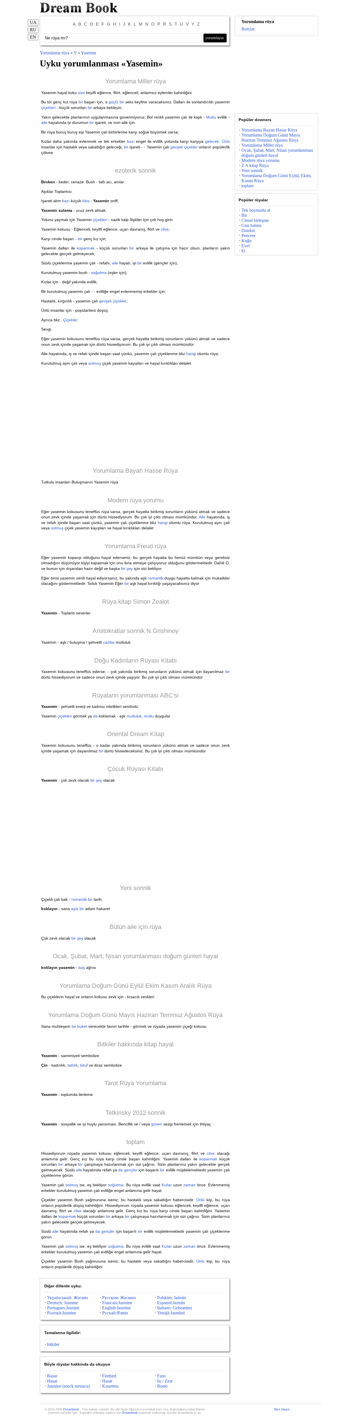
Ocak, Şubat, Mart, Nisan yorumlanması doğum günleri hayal (135, 956)
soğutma (99, 272)
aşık (74, 908)
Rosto (162, 1386)
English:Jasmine (116, 1307)
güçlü (113, 102)
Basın (52, 1376)
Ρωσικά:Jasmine (61, 1312)
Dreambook (71, 1409)
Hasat (52, 1381)
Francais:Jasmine (117, 1302)
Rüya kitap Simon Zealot (135, 601)
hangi (191, 353)
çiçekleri (48, 107)
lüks (85, 201)
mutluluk (134, 716)
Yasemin (88, 52)
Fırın (161, 1376)
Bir (244, 215)
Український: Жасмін (67, 1297)
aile (44, 122)
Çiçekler (70, 320)
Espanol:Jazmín (171, 1302)
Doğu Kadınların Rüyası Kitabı (135, 660)
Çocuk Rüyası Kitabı (135, 768)
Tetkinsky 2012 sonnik (135, 1112)
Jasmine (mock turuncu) (68, 1386)
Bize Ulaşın (282, 1409)
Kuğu (246, 240)
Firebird (109, 1376)
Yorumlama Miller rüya (135, 81)
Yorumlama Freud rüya (135, 546)
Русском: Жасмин (119, 1297)
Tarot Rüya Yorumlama (135, 1083)
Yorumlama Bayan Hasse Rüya (135, 470)
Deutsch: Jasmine (62, 1302)
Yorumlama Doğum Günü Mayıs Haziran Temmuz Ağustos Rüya (135, 1014)
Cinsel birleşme (255, 220)
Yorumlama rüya (55, 52)
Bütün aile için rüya (135, 926)
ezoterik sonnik (135, 170)
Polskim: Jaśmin (171, 1297)
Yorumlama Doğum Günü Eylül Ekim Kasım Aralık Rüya (136, 985)
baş (81, 967)
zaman (189, 1185)
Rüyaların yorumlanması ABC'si (135, 695)
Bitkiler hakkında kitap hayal (135, 1044)
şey (130, 568)
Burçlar (248, 28)
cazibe (109, 642)
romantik (155, 578)
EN (33, 37)
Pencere (248, 235)
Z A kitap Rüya (255, 165)
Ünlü (226, 141)
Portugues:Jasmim (63, 1307)
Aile (202, 517)
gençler (130, 1170)
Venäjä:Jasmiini (171, 1312)
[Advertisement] (135, 416)
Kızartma (110, 1386)
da (95, 716)
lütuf (84, 1065)
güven (156, 1124)
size (81, 92)
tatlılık (72, 1065)
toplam (135, 1141)
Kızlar (167, 1185)
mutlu (149, 716)
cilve (165, 229)
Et (243, 250)
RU (33, 29)
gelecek (212, 141)
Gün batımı (251, 225)
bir (81, 102)
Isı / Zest (164, 1381)
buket (82, 1026)
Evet (245, 245)
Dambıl (248, 230)
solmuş (94, 363)
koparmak (85, 248)
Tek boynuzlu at (255, 210)
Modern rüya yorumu (135, 500)
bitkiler (53, 1344)
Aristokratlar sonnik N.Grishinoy (136, 630)
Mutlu (211, 117)
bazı (131, 141)
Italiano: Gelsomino (174, 1307)
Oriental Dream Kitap (135, 733)
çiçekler (191, 147)
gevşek (176, 147)
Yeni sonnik (135, 887)
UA (33, 22)
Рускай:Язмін (115, 1312)
